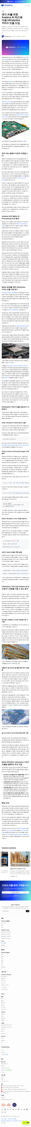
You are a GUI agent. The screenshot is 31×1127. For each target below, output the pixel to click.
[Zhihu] (27, 1109)
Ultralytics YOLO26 (7, 101)
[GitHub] (2, 1109)
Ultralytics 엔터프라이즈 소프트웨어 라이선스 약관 (12, 1120)
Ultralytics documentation (9, 445)
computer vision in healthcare (21, 834)
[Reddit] (2, 1112)
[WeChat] (16, 1109)
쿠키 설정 (3, 1122)
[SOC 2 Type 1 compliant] (9, 1105)
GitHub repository (22, 828)
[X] (8, 1109)
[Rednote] (19, 1109)
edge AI (10, 81)
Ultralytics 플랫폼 (5, 921)
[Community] (10, 1109)
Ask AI (24, 1122)
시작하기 (15, 895)
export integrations (13, 309)
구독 (28, 911)
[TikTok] (21, 1109)
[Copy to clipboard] (28, 439)
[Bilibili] (24, 1109)
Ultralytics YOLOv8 (12, 365)
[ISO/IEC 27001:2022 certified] (3, 1105)
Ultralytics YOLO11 (23, 365)
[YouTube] (13, 1109)
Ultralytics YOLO (5, 930)
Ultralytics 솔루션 (5, 952)
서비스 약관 (3, 1118)
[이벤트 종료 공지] (2, 2)
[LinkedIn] (5, 1109)
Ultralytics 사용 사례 (6, 974)
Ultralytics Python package (9, 292)
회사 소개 (3, 1061)
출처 (25, 141)
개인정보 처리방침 (12, 1118)
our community (11, 830)
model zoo (7, 377)
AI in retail (8, 834)
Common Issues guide (23, 445)
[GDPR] (14, 1105)
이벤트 (2, 1023)
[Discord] (5, 1112)
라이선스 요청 (15, 892)
